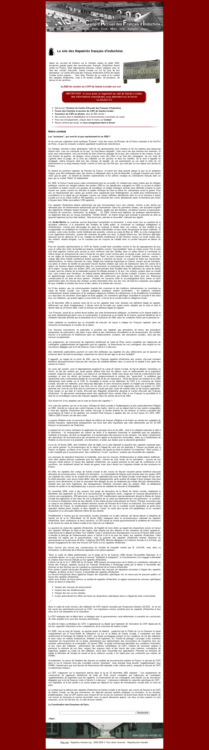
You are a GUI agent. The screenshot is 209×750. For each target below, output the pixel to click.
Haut (51, 718)
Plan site (64, 742)
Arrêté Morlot (59, 222)
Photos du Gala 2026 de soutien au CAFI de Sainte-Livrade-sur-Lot (72, 86)
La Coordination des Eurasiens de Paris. (68, 704)
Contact (107, 120)
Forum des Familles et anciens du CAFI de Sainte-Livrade (84, 111)
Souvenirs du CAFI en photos (70, 114)
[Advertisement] (104, 40)
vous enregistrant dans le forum (99, 122)
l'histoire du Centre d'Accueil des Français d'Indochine (93, 108)
